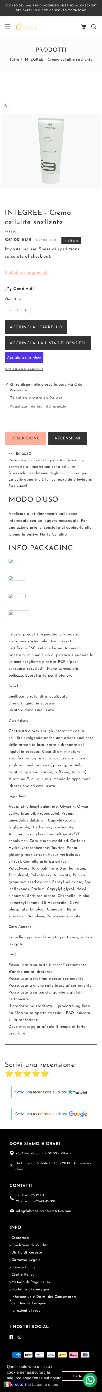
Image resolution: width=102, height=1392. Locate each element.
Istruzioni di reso (26, 1311)
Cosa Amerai (20, 927)
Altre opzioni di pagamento (24, 369)
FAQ (13, 954)
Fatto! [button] (78, 1376)
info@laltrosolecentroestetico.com (43, 1211)
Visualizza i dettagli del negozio (37, 406)
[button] (7, 26)
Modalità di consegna (30, 1289)
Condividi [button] (23, 289)
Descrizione (18, 721)
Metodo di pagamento (27, 273)
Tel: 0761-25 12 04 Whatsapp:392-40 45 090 (36, 1198)
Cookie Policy (22, 1275)
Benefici (16, 686)
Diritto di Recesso (26, 1252)
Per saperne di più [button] (41, 1384)
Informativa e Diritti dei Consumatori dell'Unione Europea (43, 1300)
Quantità (13, 299)
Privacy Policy (23, 1267)
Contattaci (20, 1238)
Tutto (14, 60)
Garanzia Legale (26, 1260)
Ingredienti (18, 796)
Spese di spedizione (59, 249)
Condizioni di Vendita (30, 1245)
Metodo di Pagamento (30, 1282)
